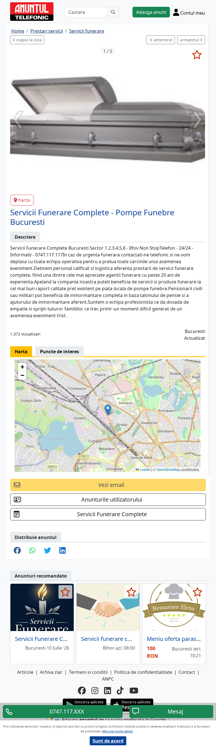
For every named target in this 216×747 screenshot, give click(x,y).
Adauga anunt (151, 12)
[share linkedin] (62, 551)
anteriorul (162, 40)
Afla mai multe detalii (117, 731)
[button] (107, 410)
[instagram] (94, 690)
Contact (187, 672)
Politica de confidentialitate (143, 672)
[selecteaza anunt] (197, 54)
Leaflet (144, 469)
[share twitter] (47, 551)
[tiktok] (120, 690)
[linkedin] (107, 690)
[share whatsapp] (32, 551)
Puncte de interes (59, 351)
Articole (25, 672)
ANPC (108, 679)
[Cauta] (113, 12)
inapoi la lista (28, 40)
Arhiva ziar (51, 672)
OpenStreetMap (168, 469)
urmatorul (190, 40)
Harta (21, 351)
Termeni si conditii (88, 672)
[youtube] (133, 690)
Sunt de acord (108, 741)
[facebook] (82, 690)
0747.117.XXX (67, 711)
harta (24, 200)
